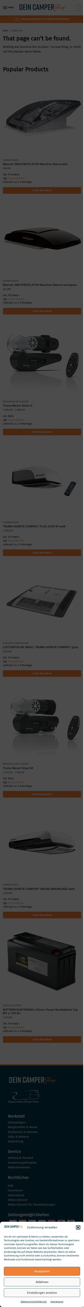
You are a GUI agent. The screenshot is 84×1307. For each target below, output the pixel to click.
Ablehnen (42, 1282)
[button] (78, 1227)
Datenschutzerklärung (33, 1301)
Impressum (56, 1301)
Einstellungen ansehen (42, 1293)
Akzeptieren (42, 1271)
